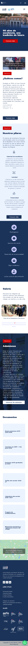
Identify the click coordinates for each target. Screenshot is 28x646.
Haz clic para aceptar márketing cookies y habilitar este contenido (14, 64)
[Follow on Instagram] (4, 582)
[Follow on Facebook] (7, 582)
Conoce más (10, 41)
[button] (2, 324)
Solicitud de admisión (14, 402)
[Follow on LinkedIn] (10, 582)
